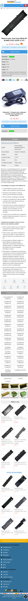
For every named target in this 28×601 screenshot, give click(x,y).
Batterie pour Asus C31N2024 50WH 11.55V (5, 464)
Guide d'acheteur (7, 559)
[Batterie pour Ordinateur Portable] (14, 3)
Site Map (5, 586)
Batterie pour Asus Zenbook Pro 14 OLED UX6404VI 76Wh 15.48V (7, 441)
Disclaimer (6, 555)
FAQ (4, 564)
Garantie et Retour (8, 577)
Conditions (6, 550)
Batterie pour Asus (10, 8)
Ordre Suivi (6, 584)
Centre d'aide (6, 562)
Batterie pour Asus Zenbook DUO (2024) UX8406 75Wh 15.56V (6, 418)
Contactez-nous (7, 547)
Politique (5, 552)
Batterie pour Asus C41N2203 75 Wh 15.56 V (20, 418)
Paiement (5, 572)
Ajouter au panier (15, 51)
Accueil (3, 8)
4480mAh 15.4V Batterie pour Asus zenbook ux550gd (20, 441)
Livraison (5, 574)
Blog (4, 567)
